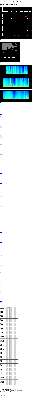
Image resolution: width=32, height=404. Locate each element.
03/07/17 (1, 283)
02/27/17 (1, 274)
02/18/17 (1, 264)
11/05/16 (1, 147)
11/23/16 (1, 167)
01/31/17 (1, 244)
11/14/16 (1, 157)
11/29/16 (1, 174)
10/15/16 (1, 124)
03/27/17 (1, 305)
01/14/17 (1, 225)
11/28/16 (1, 173)
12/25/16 (1, 203)
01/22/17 (1, 234)
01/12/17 (1, 223)
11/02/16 (1, 144)
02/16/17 (1, 262)
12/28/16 (1, 206)
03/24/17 (1, 302)
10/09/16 (1, 117)
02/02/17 (1, 246)
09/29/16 (1, 106)
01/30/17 (1, 243)
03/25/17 (1, 303)
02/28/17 (1, 275)
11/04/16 (1, 146)
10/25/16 (1, 135)
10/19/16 (1, 128)
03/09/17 (1, 285)
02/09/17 (1, 254)
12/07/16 (1, 183)
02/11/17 (1, 256)
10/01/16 (1, 108)
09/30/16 (1, 107)
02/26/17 (1, 273)
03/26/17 (1, 304)
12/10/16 (1, 186)
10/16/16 (1, 125)
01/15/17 (1, 226)
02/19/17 (1, 265)
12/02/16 (1, 177)
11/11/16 (1, 154)
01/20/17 (1, 232)
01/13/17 (1, 224)
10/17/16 (1, 126)
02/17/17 (1, 263)
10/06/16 (1, 114)
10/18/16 (1, 127)
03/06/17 (1, 282)
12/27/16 (1, 205)
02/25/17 (1, 272)
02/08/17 (1, 253)
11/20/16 (1, 164)
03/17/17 (1, 294)
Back (0, 39)
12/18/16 (1, 195)
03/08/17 (1, 284)
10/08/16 (1, 116)
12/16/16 (1, 193)
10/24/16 (1, 134)
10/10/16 (1, 118)
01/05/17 (1, 215)
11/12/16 (1, 155)
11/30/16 (1, 175)
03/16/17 (1, 293)
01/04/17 (1, 214)
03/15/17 (1, 292)
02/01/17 (1, 245)
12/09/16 (1, 185)
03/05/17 (1, 281)
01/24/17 (1, 236)
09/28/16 (1, 105)
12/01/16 (1, 176)
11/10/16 (1, 153)
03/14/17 (1, 291)
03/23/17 (1, 301)
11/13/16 (1, 156)
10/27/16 (1, 137)
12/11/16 (1, 187)
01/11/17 (1, 222)
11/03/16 (1, 145)
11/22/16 (1, 166)
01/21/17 (1, 233)
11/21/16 (1, 165)
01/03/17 (1, 213)
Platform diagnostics (2, 396)
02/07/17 (1, 252)
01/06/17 (1, 216)
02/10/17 (1, 255)
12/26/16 (1, 204)
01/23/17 (1, 235)
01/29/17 (1, 242)
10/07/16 (1, 115)
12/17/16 (1, 194)
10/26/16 (1, 136)
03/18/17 (1, 295)
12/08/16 (1, 184)
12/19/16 (1, 196)
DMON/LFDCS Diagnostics (3, 395)
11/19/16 (1, 163)
